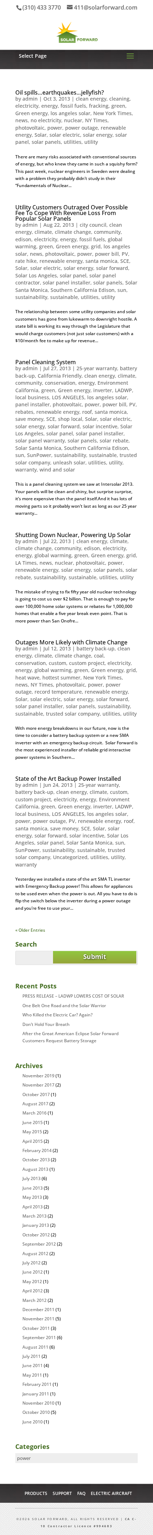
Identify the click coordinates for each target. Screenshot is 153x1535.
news (21, 120)
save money (29, 419)
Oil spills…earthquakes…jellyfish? (59, 92)
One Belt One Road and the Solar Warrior (64, 1006)
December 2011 (38, 1310)
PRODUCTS (36, 1493)
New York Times (112, 113)
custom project (87, 663)
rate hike (26, 261)
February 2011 (37, 1384)
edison (23, 239)
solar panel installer (66, 282)
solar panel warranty (40, 440)
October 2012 (36, 1235)
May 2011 (32, 1375)
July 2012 (31, 1263)
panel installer (32, 404)
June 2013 (32, 1188)
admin (30, 98)
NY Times (96, 120)
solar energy (97, 134)
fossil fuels (73, 105)
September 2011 (39, 1337)
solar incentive (100, 426)
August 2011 (35, 1347)
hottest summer (61, 677)
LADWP (123, 390)
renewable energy (61, 261)
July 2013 (31, 1178)
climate (43, 231)
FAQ (81, 1493)
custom (57, 663)
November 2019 (38, 1076)
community (107, 231)
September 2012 (39, 1244)
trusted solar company (73, 713)
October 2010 (36, 1412)
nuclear (73, 120)
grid (96, 246)
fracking (99, 105)
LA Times (26, 562)
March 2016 (34, 1113)
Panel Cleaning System (45, 362)
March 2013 (34, 1216)
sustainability (31, 297)
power (54, 127)
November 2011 (38, 1319)
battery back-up (95, 648)
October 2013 (36, 1160)
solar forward (112, 268)
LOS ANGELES (68, 397)
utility (91, 142)
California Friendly (59, 375)
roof (87, 411)
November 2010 (38, 1403)
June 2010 (32, 1422)
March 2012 (34, 1300)
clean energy (91, 98)
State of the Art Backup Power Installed (68, 779)
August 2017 (35, 1104)
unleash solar (69, 462)
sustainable (64, 297)
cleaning (119, 98)
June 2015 (32, 1122)
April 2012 (32, 1291)
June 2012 (32, 1272)
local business (32, 397)
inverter (102, 390)
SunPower (39, 455)
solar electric (64, 134)
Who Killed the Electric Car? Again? (57, 1015)
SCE (124, 261)
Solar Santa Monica (38, 448)
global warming (53, 555)
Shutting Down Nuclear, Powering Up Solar (73, 535)
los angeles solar (70, 113)
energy (49, 105)
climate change (73, 231)
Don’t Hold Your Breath (46, 1024)
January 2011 (35, 1394)
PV (125, 253)
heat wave (27, 677)
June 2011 (32, 1365)
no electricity (46, 120)
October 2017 (36, 1094)
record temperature (58, 691)
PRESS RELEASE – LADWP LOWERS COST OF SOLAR (73, 996)
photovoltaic (29, 127)
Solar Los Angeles (36, 275)
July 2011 (31, 1356)
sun (121, 290)
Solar (41, 134)
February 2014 (37, 1150)
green (118, 105)
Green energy (31, 113)
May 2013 (32, 1197)
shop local (70, 419)
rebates (24, 411)
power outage (81, 127)
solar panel (73, 275)
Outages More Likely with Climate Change (71, 642)
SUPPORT (62, 1493)
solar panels (46, 142)
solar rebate (114, 440)
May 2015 (32, 1132)
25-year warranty (96, 368)
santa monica (101, 261)
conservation (60, 382)
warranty (26, 469)
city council (93, 224)
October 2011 (36, 1328)
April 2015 (32, 1141)
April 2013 (32, 1207)
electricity (26, 105)
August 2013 (35, 1169)
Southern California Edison (83, 290)
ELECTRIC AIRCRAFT (111, 1493)
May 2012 (32, 1282)
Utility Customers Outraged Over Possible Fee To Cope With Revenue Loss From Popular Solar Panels (71, 212)
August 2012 (35, 1254)
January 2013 (35, 1225)
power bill (107, 253)
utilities (72, 142)
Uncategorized (70, 857)
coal (99, 655)
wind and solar (57, 469)
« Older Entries (30, 930)
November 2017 (38, 1085)
